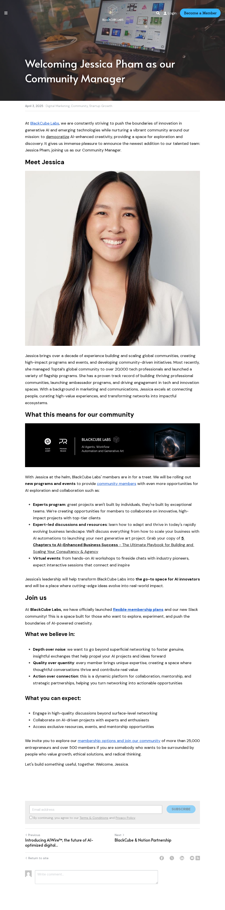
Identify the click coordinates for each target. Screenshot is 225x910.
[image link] (112, 9)
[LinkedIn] (182, 858)
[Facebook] (162, 858)
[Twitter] (172, 858)
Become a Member (200, 13)
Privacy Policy (125, 818)
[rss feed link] (198, 858)
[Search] (158, 13)
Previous (34, 835)
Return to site (38, 858)
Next (118, 835)
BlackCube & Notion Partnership (143, 840)
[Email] (192, 858)
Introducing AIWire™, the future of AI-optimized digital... (59, 842)
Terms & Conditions (94, 818)
